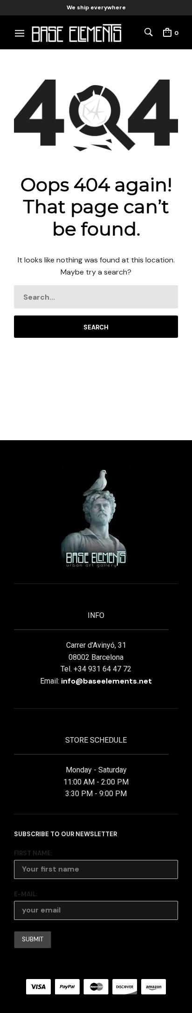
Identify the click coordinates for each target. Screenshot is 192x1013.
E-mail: (25, 894)
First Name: (33, 853)
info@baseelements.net (106, 681)
